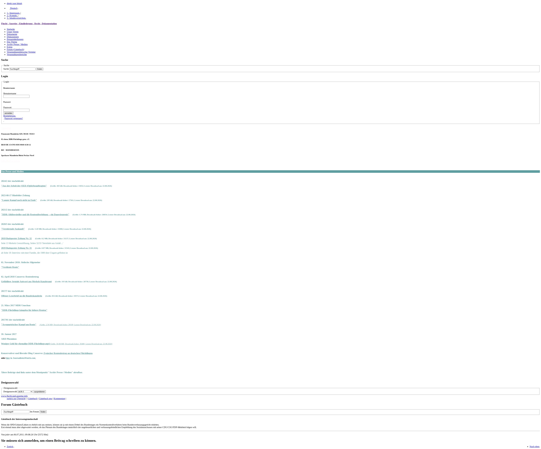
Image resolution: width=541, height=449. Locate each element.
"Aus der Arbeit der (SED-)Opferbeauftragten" (24, 186)
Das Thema (12, 42)
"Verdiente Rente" (10, 267)
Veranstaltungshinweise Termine (21, 52)
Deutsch (13, 8)
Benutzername (9, 93)
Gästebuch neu (45, 398)
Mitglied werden (10, 161)
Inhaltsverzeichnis (16, 18)
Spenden (6, 128)
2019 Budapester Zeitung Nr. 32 (16, 238)
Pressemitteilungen (15, 39)
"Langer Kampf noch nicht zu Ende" (19, 200)
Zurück (10, 446)
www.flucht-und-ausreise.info (14, 396)
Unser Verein (12, 32)
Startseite (11, 29)
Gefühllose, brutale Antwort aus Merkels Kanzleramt (26, 281)
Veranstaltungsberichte (17, 54)
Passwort (7, 107)
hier (8, 358)
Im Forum (34, 411)
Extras (9, 47)
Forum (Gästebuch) (15, 49)
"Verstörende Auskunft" (13, 229)
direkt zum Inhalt (14, 3)
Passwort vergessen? (14, 118)
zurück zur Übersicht (16, 398)
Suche (6, 69)
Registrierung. (9, 116)
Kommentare (59, 398)
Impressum (13, 13)
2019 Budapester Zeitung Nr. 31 (16, 248)
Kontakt (12, 15)
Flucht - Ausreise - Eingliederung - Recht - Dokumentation (29, 23)
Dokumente (12, 34)
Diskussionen (13, 37)
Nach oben (534, 446)
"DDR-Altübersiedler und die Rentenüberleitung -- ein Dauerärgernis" (35, 214)
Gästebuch (32, 398)
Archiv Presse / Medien (17, 44)
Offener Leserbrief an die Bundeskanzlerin (21, 296)
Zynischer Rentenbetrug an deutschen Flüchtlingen (68, 353)
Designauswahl (10, 391)
